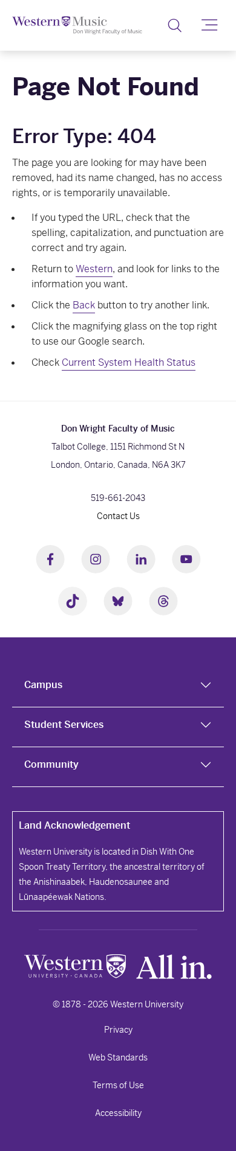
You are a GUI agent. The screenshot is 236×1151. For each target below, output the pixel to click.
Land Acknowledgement (74, 825)
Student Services (63, 724)
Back (84, 305)
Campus (43, 684)
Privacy (118, 1029)
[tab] (118, 687)
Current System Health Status (128, 362)
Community (51, 764)
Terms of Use (118, 1085)
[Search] (175, 25)
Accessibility (118, 1113)
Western (94, 269)
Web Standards (118, 1057)
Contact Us (118, 516)
